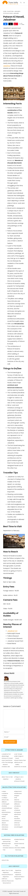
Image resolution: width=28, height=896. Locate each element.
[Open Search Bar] (20, 2)
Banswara (18, 814)
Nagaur (17, 795)
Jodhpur (4, 797)
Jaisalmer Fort (12, 631)
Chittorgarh (5, 804)
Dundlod (17, 818)
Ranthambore (6, 812)
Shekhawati (18, 793)
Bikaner (4, 802)
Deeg (16, 816)
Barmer (17, 800)
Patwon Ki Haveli (19, 781)
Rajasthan (10, 11)
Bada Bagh (5, 756)
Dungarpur (18, 812)
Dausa (17, 808)
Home (4, 11)
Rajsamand (18, 791)
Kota (3, 818)
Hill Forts (4, 879)
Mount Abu (5, 800)
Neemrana (5, 820)
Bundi (4, 823)
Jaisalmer (17, 11)
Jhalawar (17, 810)
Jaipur (4, 791)
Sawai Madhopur (7, 808)
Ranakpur (5, 829)
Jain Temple (18, 754)
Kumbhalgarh (19, 827)
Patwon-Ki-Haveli (7, 758)
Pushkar (4, 806)
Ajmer (4, 810)
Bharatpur (5, 825)
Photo (7, 98)
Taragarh (5, 814)
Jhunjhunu (18, 806)
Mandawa (5, 827)
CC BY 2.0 (20, 98)
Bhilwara (17, 804)
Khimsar (17, 823)
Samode (17, 825)
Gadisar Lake (6, 766)
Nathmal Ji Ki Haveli (20, 766)
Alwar (4, 816)
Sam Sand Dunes (7, 760)
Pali (16, 797)
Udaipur (4, 795)
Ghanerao (18, 820)
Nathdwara (18, 802)
